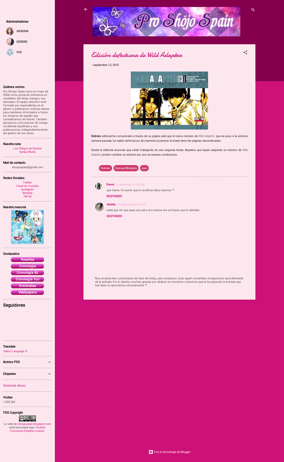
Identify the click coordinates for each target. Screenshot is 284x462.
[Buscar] (253, 10)
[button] (245, 53)
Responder (114, 196)
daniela (111, 204)
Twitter (27, 182)
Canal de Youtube (27, 186)
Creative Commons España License (28, 429)
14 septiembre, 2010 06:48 (131, 204)
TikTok (27, 196)
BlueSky (27, 193)
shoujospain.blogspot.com (34, 424)
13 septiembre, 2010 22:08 (130, 184)
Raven (110, 184)
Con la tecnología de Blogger (171, 452)
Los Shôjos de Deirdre (28, 148)
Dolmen (105, 168)
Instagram (27, 189)
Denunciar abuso (14, 385)
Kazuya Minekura (126, 168)
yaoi (144, 168)
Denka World (27, 152)
